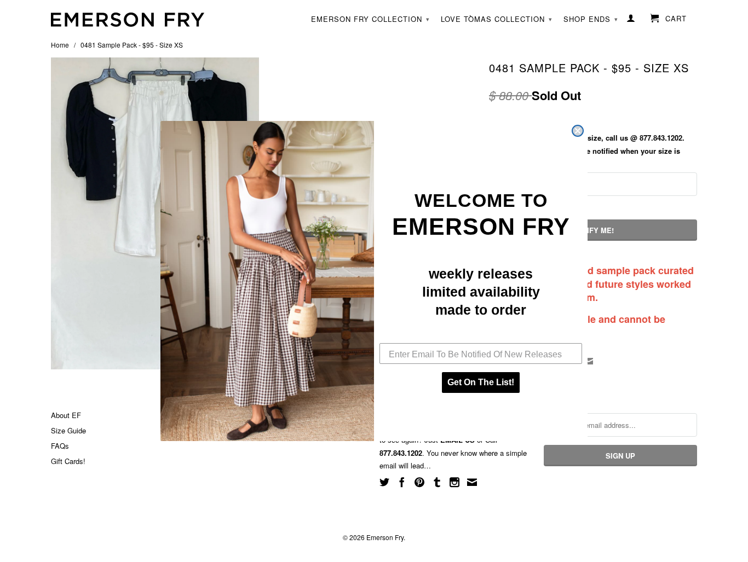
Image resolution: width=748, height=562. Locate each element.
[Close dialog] (577, 130)
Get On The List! (480, 382)
